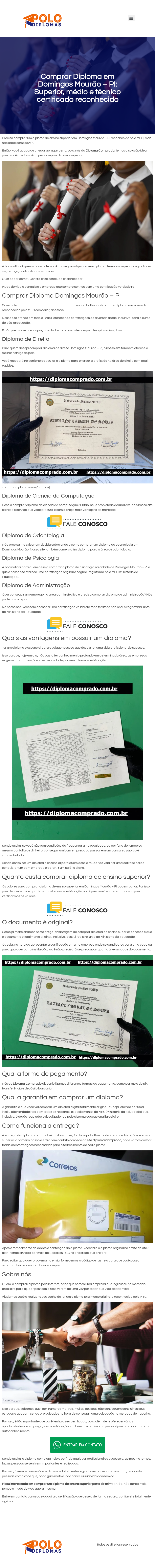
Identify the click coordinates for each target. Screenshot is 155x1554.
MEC (122, 1471)
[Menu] (131, 18)
